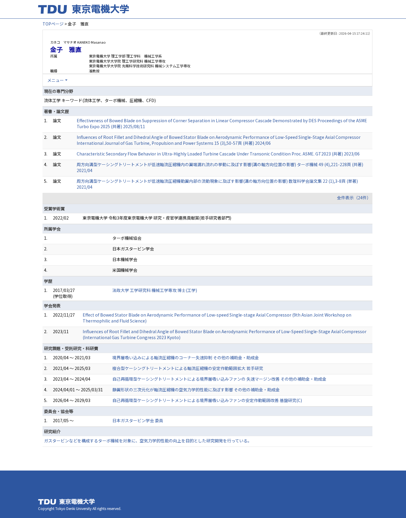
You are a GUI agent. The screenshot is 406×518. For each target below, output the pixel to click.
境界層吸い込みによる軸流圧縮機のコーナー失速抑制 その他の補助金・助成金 (185, 357)
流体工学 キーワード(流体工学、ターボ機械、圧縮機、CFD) (100, 100)
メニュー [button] (55, 80)
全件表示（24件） (354, 198)
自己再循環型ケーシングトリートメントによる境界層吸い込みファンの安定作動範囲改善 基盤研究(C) (207, 400)
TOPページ (53, 24)
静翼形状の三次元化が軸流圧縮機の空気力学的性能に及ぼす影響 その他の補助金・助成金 (196, 390)
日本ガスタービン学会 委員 (137, 420)
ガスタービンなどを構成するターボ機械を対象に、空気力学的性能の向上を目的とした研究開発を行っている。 (148, 441)
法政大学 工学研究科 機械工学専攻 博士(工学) (154, 290)
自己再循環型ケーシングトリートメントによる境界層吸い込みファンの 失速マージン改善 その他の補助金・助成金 (219, 379)
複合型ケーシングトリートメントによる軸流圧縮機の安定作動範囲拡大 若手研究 (187, 368)
